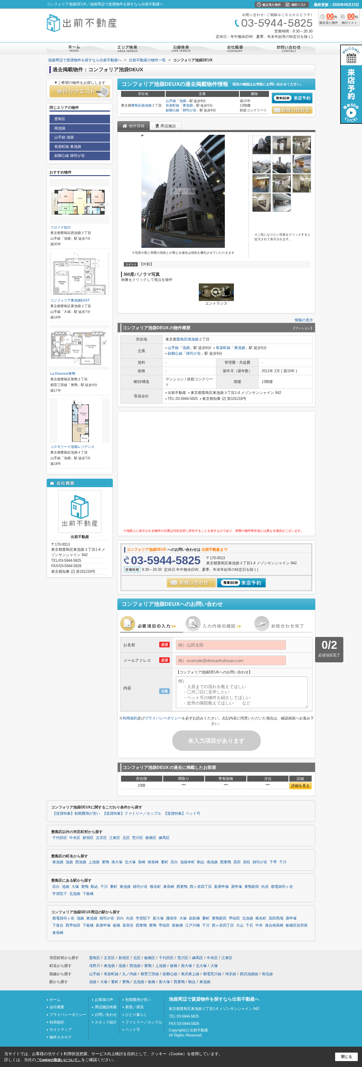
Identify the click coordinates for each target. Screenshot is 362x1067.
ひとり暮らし (136, 1014)
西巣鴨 (225, 862)
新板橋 (177, 925)
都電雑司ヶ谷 (282, 887)
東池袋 (188, 105)
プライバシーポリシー (163, 718)
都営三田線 (150, 974)
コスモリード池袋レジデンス (72, 447)
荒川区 (137, 838)
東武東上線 (190, 974)
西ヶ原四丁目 (201, 887)
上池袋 (94, 862)
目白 (174, 862)
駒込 (200, 862)
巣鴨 (105, 862)
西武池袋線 (249, 974)
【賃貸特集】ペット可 (181, 814)
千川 (282, 862)
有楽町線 (172, 105)
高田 (237, 862)
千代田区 (59, 838)
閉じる (346, 1057)
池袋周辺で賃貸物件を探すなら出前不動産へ (214, 999)
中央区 (74, 838)
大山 (240, 925)
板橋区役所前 (297, 925)
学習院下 (59, 894)
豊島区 (136, 105)
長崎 (141, 862)
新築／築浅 (134, 1007)
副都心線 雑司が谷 (69, 155)
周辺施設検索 (106, 1007)
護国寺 (171, 918)
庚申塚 (236, 887)
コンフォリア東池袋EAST (70, 300)
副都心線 (172, 110)
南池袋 (146, 105)
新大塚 (158, 918)
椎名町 (155, 887)
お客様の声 (104, 999)
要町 (164, 862)
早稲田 (234, 918)
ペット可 (132, 1029)
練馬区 (164, 838)
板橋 (116, 925)
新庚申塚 (221, 887)
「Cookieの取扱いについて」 (58, 1060)
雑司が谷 (189, 110)
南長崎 (153, 862)
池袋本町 (187, 862)
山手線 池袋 (64, 137)
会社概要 (56, 1007)
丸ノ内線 (129, 974)
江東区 (114, 838)
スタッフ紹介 (106, 1022)
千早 (273, 862)
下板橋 (88, 894)
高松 (246, 862)
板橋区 (150, 838)
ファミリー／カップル (143, 1022)
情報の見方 (304, 320)
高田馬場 (276, 918)
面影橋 (194, 918)
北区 (126, 838)
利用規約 (130, 718)
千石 (249, 925)
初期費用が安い (138, 999)
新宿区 (88, 838)
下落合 (57, 925)
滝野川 (94, 966)
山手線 (171, 101)
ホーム (55, 999)
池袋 (182, 101)
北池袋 (74, 894)
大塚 (75, 887)
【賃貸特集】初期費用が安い (76, 814)
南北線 (267, 974)
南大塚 (116, 862)
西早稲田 (73, 925)
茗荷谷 (127, 925)
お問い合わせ (106, 1014)
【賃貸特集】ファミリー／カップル (131, 814)
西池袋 (80, 862)
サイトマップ (60, 1029)
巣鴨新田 (251, 887)
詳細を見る (300, 786)
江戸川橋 (192, 925)
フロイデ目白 (60, 227)
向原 (265, 887)
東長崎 (168, 887)
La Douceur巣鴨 (62, 374)
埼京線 (230, 974)
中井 (259, 925)
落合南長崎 (274, 925)
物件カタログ (60, 1037)
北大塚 (130, 862)
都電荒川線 (212, 974)
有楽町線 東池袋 (67, 146)
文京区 (101, 838)
